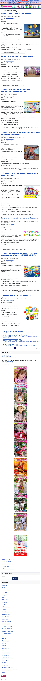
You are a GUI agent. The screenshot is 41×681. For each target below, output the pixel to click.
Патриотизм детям (6, 655)
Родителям (4, 609)
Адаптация (4, 663)
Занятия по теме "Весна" (7, 628)
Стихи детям (4, 592)
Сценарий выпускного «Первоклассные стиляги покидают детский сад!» (18, 332)
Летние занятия (5, 629)
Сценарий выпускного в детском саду (11, 344)
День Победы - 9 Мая (6, 635)
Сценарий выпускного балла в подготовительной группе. (15, 335)
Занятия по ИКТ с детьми (7, 617)
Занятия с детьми (5, 619)
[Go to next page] (25, 348)
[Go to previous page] (4, 348)
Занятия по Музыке (6, 623)
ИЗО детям (4, 662)
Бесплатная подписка (6, 355)
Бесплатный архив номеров (8, 359)
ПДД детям (4, 660)
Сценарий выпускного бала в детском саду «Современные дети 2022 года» (19, 345)
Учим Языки (4, 595)
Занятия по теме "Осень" (7, 624)
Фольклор (4, 643)
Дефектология (5, 665)
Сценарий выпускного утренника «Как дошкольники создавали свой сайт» (15, 90)
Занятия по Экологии (6, 621)
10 (20, 348)
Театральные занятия (6, 633)
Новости (3, 597)
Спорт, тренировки (6, 607)
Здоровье (4, 606)
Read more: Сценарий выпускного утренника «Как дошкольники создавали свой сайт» (21, 128)
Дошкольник (4, 585)
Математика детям (6, 653)
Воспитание (4, 604)
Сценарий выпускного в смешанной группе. (12, 339)
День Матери (4, 638)
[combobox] (7, 578)
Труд (3, 650)
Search (3, 576)
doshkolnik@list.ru (9, 361)
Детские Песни (5, 594)
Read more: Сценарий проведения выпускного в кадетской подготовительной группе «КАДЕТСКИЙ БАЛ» (21, 291)
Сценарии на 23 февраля (7, 612)
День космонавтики (6, 636)
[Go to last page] (27, 348)
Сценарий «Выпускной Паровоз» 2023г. (16, 13)
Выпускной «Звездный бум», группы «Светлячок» (20, 218)
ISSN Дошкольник (5, 566)
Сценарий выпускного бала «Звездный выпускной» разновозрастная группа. (20, 133)
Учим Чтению (4, 646)
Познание (4, 645)
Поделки (3, 587)
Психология (4, 600)
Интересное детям (6, 590)
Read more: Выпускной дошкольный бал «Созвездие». (13, 85)
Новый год (4, 611)
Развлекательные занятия (7, 631)
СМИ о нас (4, 672)
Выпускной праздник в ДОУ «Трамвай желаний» (13, 340)
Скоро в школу (5, 599)
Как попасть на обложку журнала (9, 357)
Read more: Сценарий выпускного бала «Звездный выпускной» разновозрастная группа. (21, 169)
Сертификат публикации (7, 563)
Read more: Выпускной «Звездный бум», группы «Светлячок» (15, 249)
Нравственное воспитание (7, 658)
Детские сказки (5, 589)
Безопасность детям (6, 657)
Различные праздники (6, 616)
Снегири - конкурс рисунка (7, 559)
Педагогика (4, 602)
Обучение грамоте (6, 648)
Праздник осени (5, 640)
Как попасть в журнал (6, 561)
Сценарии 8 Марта (6, 614)
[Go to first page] (2, 348)
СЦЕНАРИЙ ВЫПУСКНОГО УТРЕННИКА (16, 295)
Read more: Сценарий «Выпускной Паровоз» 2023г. (13, 52)
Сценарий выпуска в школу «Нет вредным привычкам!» (14, 334)
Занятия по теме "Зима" (7, 626)
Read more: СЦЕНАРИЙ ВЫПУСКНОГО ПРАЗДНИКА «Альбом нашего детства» (18, 214)
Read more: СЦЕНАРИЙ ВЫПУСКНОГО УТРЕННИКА (13, 327)
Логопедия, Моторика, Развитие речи (10, 669)
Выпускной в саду (5, 641)
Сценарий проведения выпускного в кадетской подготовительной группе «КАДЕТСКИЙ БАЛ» (19, 254)
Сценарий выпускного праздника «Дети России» (13, 331)
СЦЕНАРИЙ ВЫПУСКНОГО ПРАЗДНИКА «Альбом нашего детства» (19, 174)
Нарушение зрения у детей (7, 667)
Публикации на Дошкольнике (8, 564)
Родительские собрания (7, 670)
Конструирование (5, 652)
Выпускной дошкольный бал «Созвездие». (17, 56)
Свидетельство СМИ (6, 568)
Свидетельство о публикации (8, 569)
